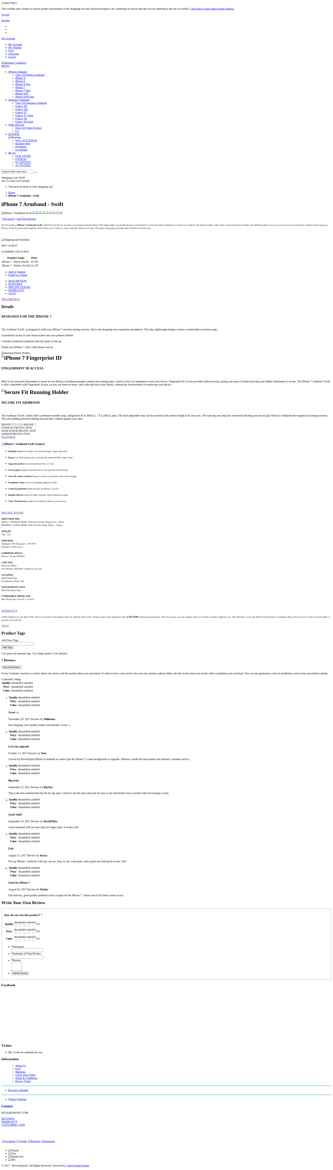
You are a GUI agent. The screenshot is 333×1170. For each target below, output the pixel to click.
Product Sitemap (17, 1099)
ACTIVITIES (23, 165)
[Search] (35, 172)
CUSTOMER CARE (13, 1124)
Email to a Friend (17, 275)
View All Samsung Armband (31, 103)
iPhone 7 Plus (22, 90)
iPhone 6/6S (22, 93)
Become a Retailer (18, 1090)
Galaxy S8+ (21, 109)
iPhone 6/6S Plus (24, 96)
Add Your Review (26, 218)
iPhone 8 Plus (22, 84)
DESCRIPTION (17, 280)
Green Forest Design (77, 1165)
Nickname (17, 946)
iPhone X (20, 78)
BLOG (12, 152)
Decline (5, 20)
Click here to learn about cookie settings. (212, 8)
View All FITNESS (26, 140)
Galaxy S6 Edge (24, 121)
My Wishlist (15, 47)
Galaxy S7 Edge (24, 115)
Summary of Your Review (26, 953)
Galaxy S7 (21, 112)
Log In (12, 56)
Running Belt (22, 143)
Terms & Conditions (26, 1078)
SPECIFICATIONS (19, 287)
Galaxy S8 (21, 106)
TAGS (12, 293)
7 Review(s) (8, 218)
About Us (20, 1065)
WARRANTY (16, 290)
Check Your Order (25, 1074)
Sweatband (21, 149)
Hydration (20, 146)
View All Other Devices (28, 127)
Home (11, 192)
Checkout (13, 53)
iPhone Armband (17, 71)
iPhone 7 (20, 87)
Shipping (20, 1071)
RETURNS (7, 1118)
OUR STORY (23, 156)
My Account (15, 44)
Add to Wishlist (16, 271)
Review (16, 960)
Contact (7, 1106)
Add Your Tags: (10, 640)
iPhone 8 (20, 81)
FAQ (11, 50)
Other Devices (16, 124)
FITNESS (13, 134)
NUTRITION (23, 162)
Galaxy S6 (21, 118)
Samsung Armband (18, 99)
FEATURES (15, 284)
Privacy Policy (23, 1081)
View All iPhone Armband (29, 74)
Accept (5, 14)
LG (17, 131)
